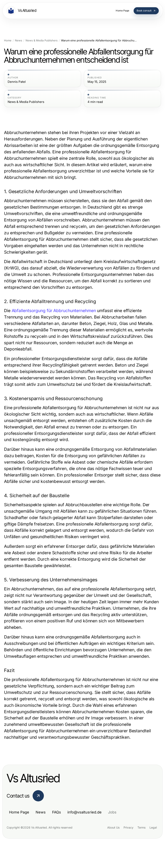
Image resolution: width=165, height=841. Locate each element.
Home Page (19, 812)
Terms (141, 827)
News (18, 40)
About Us (113, 827)
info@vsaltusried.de (84, 812)
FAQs (56, 812)
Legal (153, 827)
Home (7, 40)
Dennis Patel (17, 82)
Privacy (128, 827)
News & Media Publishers (42, 40)
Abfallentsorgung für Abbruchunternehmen (54, 310)
